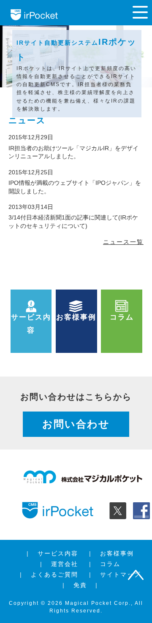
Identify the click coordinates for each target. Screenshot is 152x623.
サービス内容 (58, 553)
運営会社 (64, 564)
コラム (110, 564)
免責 (80, 585)
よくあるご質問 (54, 574)
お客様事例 (117, 553)
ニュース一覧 (123, 241)
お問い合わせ (76, 424)
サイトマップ (120, 574)
